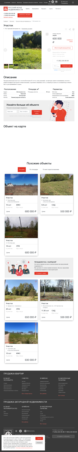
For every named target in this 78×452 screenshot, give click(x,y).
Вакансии (19, 2)
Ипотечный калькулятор (63, 48)
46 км (41, 420)
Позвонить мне (66, 66)
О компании (7, 2)
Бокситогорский (26, 409)
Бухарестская (25, 390)
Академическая (26, 385)
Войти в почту (31, 431)
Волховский (25, 413)
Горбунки (60, 387)
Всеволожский (25, 415)
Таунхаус (6, 413)
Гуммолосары (61, 392)
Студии (5, 383)
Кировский (43, 388)
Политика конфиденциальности (24, 447)
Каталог (12, 21)
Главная (6, 21)
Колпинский (43, 390)
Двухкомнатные (8, 387)
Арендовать (35, 8)
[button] (5, 50)
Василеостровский (45, 383)
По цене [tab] (22, 169)
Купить (28, 8)
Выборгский (43, 385)
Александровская (62, 383)
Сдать (51, 8)
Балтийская (25, 387)
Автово (24, 381)
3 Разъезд (42, 415)
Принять (39, 438)
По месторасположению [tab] (51, 169)
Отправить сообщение (63, 436)
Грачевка (60, 390)
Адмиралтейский (44, 381)
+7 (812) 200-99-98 (9, 13)
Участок (6, 415)
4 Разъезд (43, 419)
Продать (43, 8)
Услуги (41, 2)
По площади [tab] (34, 169)
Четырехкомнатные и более (11, 390)
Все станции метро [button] (27, 393)
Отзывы (46, 2)
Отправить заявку (37, 112)
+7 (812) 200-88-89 (9, 15)
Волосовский (25, 411)
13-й (41, 411)
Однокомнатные (8, 385)
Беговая (24, 388)
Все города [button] (61, 395)
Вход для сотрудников (64, 2)
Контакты (58, 8)
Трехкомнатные (8, 388)
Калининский (43, 387)
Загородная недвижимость (23, 21)
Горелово (60, 388)
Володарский (61, 385)
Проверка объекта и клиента (30, 2)
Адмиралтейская (26, 383)
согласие (56, 70)
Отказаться (39, 442)
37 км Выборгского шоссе (47, 417)
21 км (41, 413)
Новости (14, 2)
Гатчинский (24, 419)
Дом (5, 411)
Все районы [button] (43, 393)
